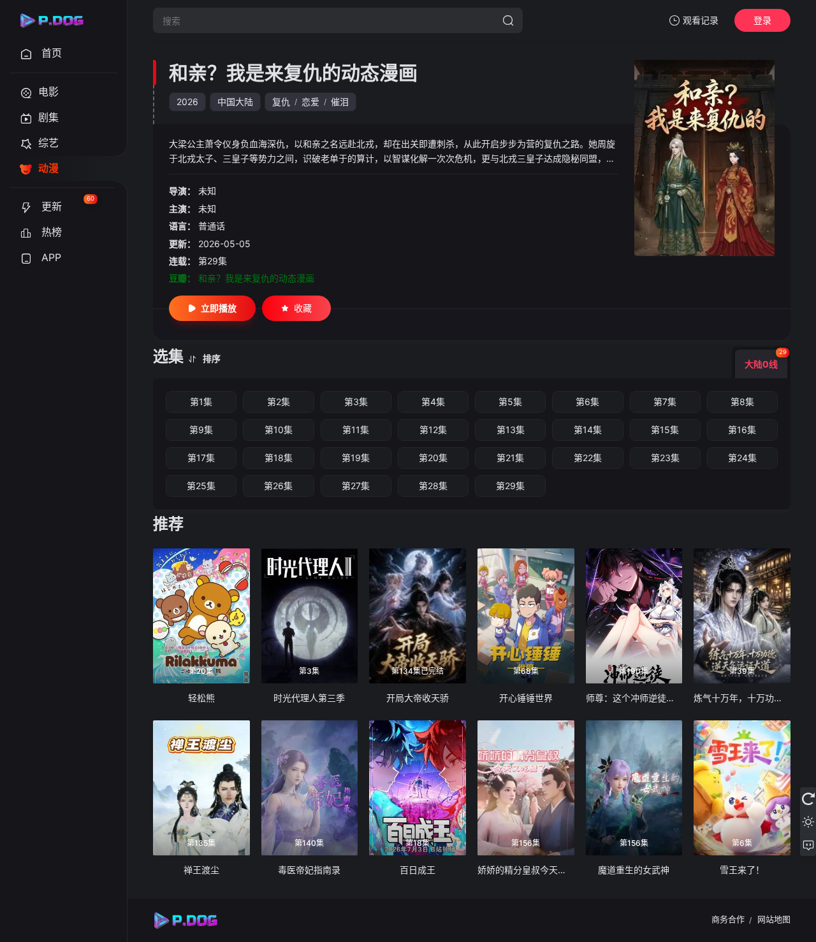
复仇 (281, 101)
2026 (187, 101)
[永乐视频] (57, 20)
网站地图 (773, 919)
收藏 (303, 308)
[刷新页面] (808, 798)
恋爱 (310, 101)
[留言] (808, 844)
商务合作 (728, 919)
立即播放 (219, 308)
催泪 (340, 101)
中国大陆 (235, 101)
